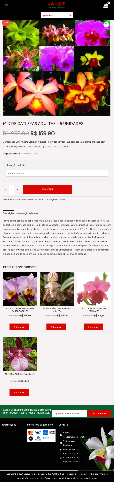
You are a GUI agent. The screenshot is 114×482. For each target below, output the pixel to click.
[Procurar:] (57, 15)
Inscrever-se (99, 413)
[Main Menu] (6, 5)
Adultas (61, 199)
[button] (106, 24)
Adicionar (48, 189)
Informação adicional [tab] (27, 213)
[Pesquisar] (70, 15)
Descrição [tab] (8, 213)
